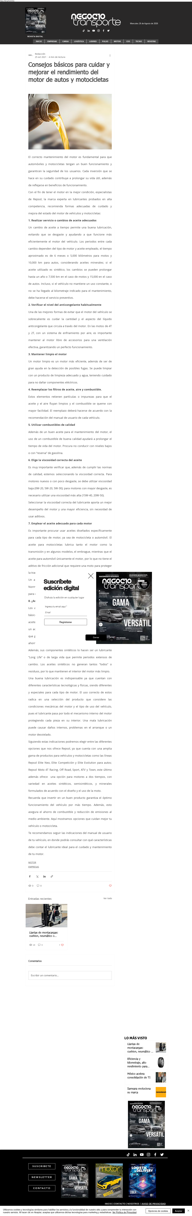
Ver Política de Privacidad (124, 1212)
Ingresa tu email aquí (55, 606)
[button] (96, 638)
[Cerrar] (188, 1211)
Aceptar (178, 1210)
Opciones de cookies (158, 1210)
